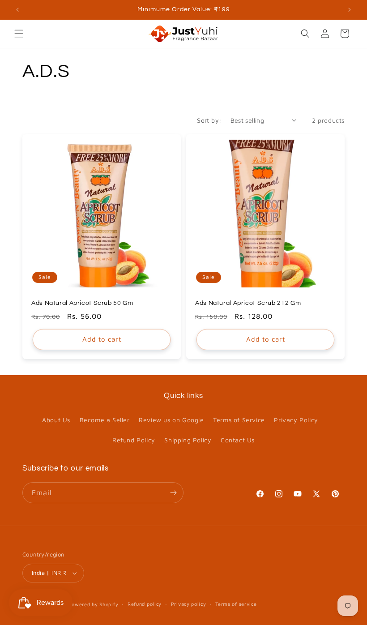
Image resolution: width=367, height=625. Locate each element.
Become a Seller (105, 420)
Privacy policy (188, 604)
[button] (19, 33)
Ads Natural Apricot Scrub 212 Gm (248, 303)
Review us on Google (171, 420)
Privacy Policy (296, 420)
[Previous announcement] (17, 10)
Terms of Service (239, 420)
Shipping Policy (187, 440)
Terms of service (235, 604)
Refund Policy (133, 440)
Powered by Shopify (93, 604)
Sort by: (209, 120)
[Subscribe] (173, 492)
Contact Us (238, 440)
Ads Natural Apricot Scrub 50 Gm (82, 303)
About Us (56, 420)
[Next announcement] (349, 10)
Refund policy (145, 604)
